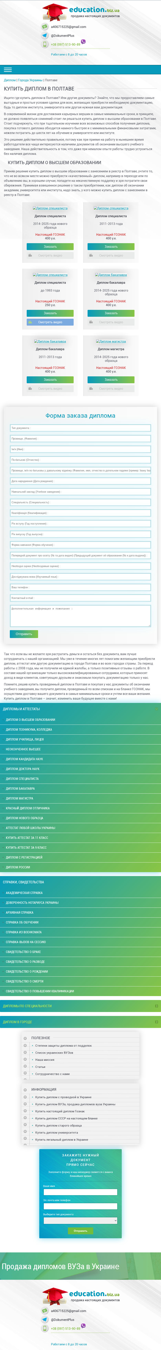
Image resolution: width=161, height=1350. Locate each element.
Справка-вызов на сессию (26, 942)
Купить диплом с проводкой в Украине (63, 1097)
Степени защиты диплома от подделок (63, 1045)
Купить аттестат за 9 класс (26, 848)
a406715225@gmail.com (68, 27)
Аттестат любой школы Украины (30, 828)
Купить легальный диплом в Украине (61, 1139)
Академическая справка (24, 893)
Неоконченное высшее (23, 749)
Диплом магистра (19, 798)
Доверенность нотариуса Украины (32, 903)
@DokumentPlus (62, 36)
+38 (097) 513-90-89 (65, 44)
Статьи (40, 1067)
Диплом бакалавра (20, 788)
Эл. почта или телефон (56, 1200)
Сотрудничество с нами (52, 1074)
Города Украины (30, 80)
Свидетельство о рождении (27, 971)
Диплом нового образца (24, 818)
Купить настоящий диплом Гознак (60, 1111)
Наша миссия (44, 1060)
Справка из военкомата (24, 932)
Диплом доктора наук (22, 769)
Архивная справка (19, 912)
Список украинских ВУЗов (54, 1053)
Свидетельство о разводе (25, 962)
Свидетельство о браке (23, 952)
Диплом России (18, 867)
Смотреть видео (50, 255)
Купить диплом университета (56, 1132)
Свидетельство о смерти (24, 981)
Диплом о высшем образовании (30, 720)
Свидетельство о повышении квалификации (40, 991)
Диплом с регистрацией (24, 857)
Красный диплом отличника (28, 808)
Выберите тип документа (58, 1214)
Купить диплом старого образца (58, 1125)
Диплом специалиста (22, 779)
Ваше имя (49, 1186)
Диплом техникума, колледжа (29, 729)
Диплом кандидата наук (24, 759)
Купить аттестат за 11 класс (27, 838)
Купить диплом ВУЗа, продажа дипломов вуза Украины (75, 1104)
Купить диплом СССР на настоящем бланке (66, 1118)
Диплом (10, 80)
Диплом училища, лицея (25, 739)
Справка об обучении (22, 922)
